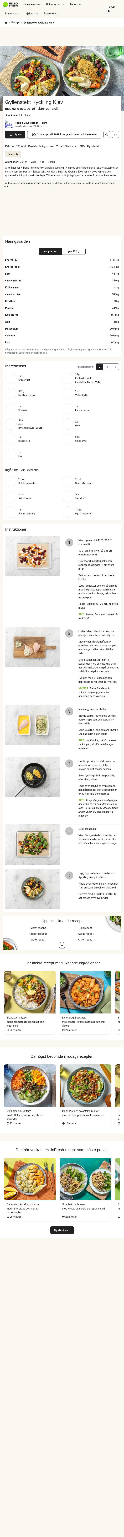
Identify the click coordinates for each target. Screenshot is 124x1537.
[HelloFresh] (10, 4)
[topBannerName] (62, 36)
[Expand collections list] (62, 945)
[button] (62, 366)
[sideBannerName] (62, 212)
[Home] (6, 23)
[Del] (115, 134)
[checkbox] (6, 115)
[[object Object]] (106, 134)
